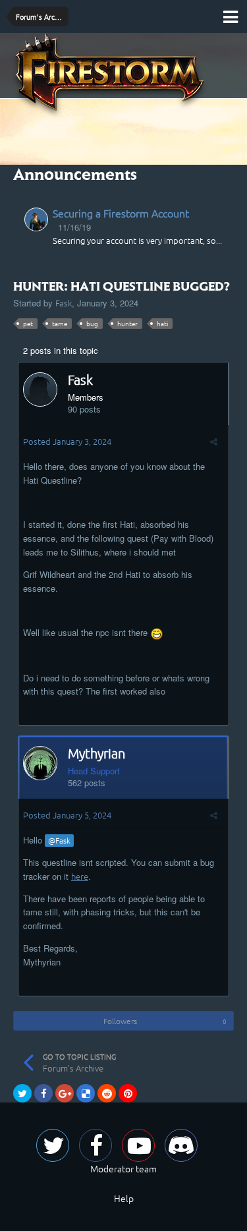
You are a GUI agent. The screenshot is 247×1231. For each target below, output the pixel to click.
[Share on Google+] (64, 1093)
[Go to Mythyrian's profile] (40, 763)
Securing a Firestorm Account (121, 213)
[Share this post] (213, 441)
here (79, 876)
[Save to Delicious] (85, 1093)
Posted (67, 441)
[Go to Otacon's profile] (36, 219)
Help (124, 1198)
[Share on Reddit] (106, 1093)
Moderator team (123, 1168)
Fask (63, 303)
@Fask (59, 840)
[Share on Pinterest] (128, 1093)
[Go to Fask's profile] (40, 389)
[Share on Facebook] (43, 1093)
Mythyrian (96, 753)
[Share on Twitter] (22, 1093)
